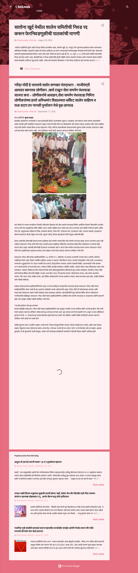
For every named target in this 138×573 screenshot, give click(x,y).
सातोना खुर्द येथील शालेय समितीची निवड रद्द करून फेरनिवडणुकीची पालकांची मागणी (50, 30)
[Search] (127, 7)
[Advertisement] (120, 60)
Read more (98, 485)
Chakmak (22, 6)
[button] (102, 26)
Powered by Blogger (70, 566)
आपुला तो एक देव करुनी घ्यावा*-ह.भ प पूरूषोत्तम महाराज (38, 461)
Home (39, 11)
